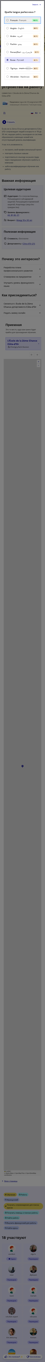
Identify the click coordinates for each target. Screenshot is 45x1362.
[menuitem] (22, 20)
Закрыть (35, 4)
